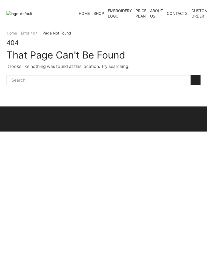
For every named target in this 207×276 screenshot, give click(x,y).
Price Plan (141, 13)
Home (84, 13)
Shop (99, 13)
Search (196, 80)
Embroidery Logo (120, 13)
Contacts (177, 13)
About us (156, 13)
